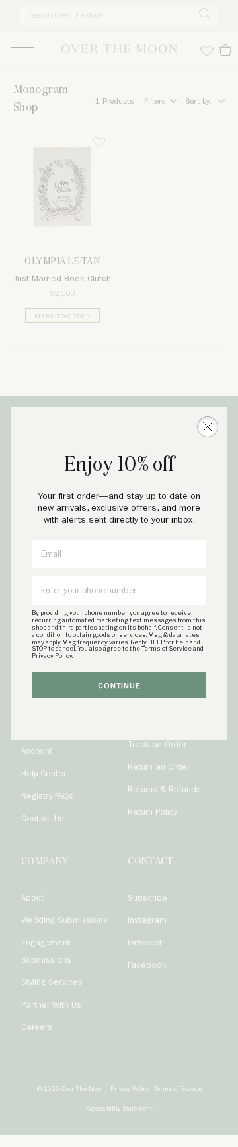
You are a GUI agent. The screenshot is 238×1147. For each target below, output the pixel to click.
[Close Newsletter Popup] (207, 426)
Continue (119, 686)
